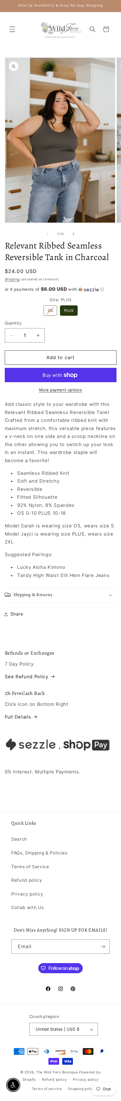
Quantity (13, 323)
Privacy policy (27, 894)
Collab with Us (27, 907)
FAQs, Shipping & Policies (39, 853)
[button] (12, 29)
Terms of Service (30, 866)
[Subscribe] (102, 946)
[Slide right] (73, 234)
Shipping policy (81, 1089)
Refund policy (26, 880)
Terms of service (47, 1089)
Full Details (18, 717)
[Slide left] (47, 234)
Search (19, 839)
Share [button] (16, 614)
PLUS (69, 309)
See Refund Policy (26, 676)
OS (50, 309)
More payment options (60, 390)
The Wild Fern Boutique (57, 1072)
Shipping (12, 279)
